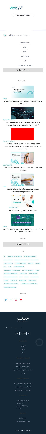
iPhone (37, 263)
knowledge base (19, 266)
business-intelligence (22, 260)
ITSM (9, 266)
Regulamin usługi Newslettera (23, 370)
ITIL (5, 266)
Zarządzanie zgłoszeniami (23, 383)
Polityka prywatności (23, 366)
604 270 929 (23, 418)
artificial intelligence (15, 256)
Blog (11, 35)
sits (20, 277)
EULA (23, 373)
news (37, 270)
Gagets (30, 263)
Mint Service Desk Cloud (23, 390)
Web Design (22, 280)
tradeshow (34, 277)
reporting (23, 273)
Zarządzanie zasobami (23, 387)
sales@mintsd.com (23, 421)
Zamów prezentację (23, 363)
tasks (26, 277)
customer (34, 260)
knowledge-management (12, 270)
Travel (6, 280)
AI (4, 256)
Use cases (14, 280)
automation (8, 260)
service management (10, 277)
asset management (30, 256)
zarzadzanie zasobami (11, 283)
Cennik (23, 346)
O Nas (23, 349)
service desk (33, 273)
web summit (32, 280)
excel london (8, 263)
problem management (11, 273)
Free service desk (20, 263)
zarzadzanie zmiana (10, 287)
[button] (33, 7)
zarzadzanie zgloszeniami (29, 283)
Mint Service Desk (27, 270)
